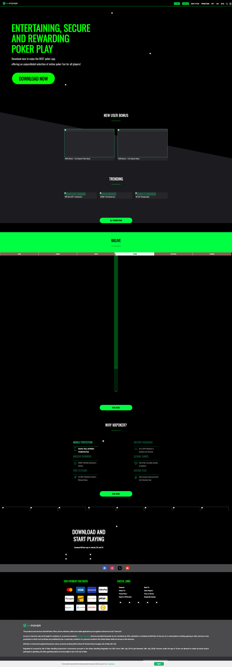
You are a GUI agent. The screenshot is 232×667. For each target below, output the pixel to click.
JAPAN (19, 254)
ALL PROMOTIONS (116, 220)
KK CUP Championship (142, 197)
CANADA (58, 254)
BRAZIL (96, 254)
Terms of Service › (149, 594)
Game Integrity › (148, 590)
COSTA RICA (173, 254)
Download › (122, 587)
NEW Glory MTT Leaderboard (73, 197)
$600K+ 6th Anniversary (107, 197)
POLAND (135, 254)
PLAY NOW (177, 4)
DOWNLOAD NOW (33, 78)
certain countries (84, 636)
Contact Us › (122, 590)
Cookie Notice (111, 664)
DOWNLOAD (185, 4)
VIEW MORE (116, 407)
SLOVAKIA (212, 254)
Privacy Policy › (123, 594)
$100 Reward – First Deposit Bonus (128, 158)
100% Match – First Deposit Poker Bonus (77, 158)
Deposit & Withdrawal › (125, 597)
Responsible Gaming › (150, 597)
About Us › (147, 587)
